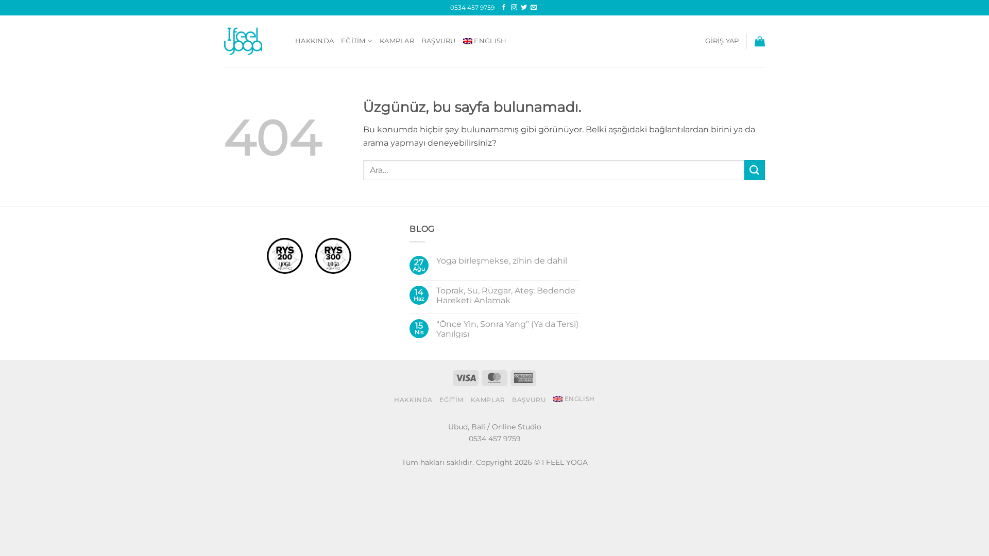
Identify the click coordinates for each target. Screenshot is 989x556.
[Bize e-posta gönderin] (534, 7)
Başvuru (438, 41)
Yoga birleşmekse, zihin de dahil (501, 261)
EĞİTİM (353, 41)
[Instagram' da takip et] (514, 7)
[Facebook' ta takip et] (504, 7)
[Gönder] (754, 170)
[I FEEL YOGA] (252, 41)
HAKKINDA (314, 41)
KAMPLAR (397, 41)
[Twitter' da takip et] (524, 7)
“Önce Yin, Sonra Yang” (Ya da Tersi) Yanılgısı (507, 329)
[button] (722, 41)
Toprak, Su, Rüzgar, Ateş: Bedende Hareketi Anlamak (505, 295)
